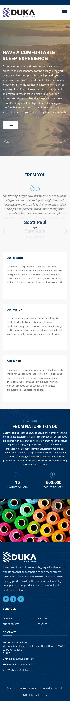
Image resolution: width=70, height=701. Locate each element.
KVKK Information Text (35, 695)
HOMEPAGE (9, 618)
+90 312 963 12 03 (23, 664)
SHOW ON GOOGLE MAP (16, 670)
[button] (33, 537)
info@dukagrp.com (23, 658)
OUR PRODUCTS (11, 624)
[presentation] (7, 142)
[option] (35, 207)
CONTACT (42, 624)
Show (10, 134)
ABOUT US (43, 618)
